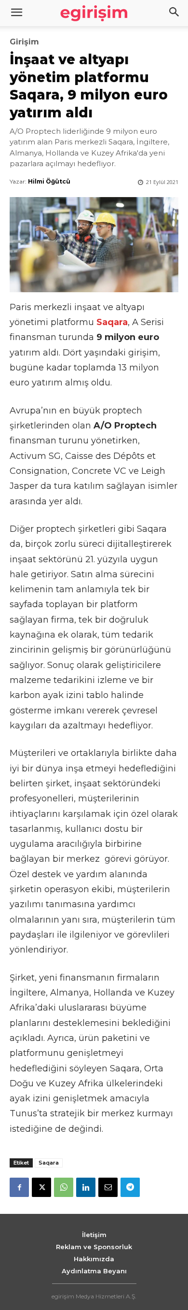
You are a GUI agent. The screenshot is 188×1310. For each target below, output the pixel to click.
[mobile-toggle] (16, 13)
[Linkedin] (85, 1187)
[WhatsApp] (63, 1187)
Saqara (49, 1162)
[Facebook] (19, 1187)
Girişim (24, 42)
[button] (174, 13)
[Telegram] (130, 1187)
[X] (41, 1187)
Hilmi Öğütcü (49, 181)
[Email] (108, 1187)
